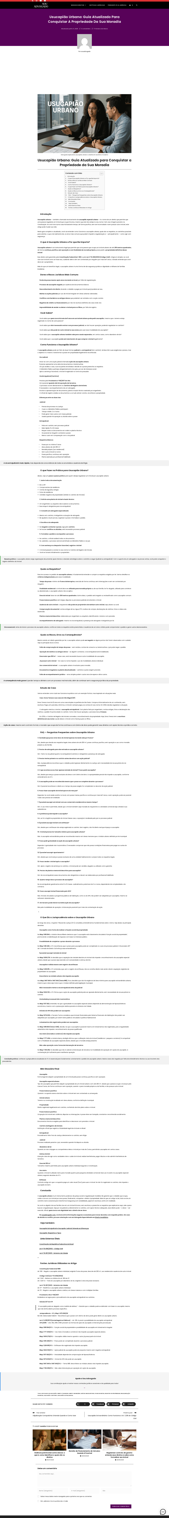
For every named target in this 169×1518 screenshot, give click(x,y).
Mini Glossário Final (74, 199)
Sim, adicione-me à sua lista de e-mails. (54, 1501)
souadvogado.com (49, 1215)
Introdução (71, 176)
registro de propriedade (112, 1393)
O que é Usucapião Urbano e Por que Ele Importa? (83, 178)
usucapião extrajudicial (65, 1395)
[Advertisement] (84, 77)
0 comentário (86, 29)
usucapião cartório (50, 1395)
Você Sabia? (72, 182)
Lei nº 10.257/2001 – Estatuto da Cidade (54, 1253)
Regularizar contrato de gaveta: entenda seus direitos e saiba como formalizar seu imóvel (119, 1455)
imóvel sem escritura (87, 1393)
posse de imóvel (99, 1393)
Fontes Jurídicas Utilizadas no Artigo (80, 207)
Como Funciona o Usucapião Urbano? (80, 185)
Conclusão (71, 201)
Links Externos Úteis (74, 205)
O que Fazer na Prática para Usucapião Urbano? (83, 187)
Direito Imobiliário (101, 1217)
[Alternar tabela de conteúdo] (100, 173)
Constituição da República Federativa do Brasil (56, 1244)
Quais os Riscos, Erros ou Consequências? (81, 191)
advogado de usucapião (49, 1393)
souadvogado (85, 51)
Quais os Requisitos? (74, 189)
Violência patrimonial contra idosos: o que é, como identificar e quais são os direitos (49, 1455)
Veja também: (73, 203)
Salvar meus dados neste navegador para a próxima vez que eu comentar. (66, 1496)
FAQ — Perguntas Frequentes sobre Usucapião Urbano (85, 195)
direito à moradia (62, 1393)
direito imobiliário (74, 1393)
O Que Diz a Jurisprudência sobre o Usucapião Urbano (85, 197)
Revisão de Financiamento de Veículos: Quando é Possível (84, 1452)
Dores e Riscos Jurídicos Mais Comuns (80, 180)
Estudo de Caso (73, 193)
